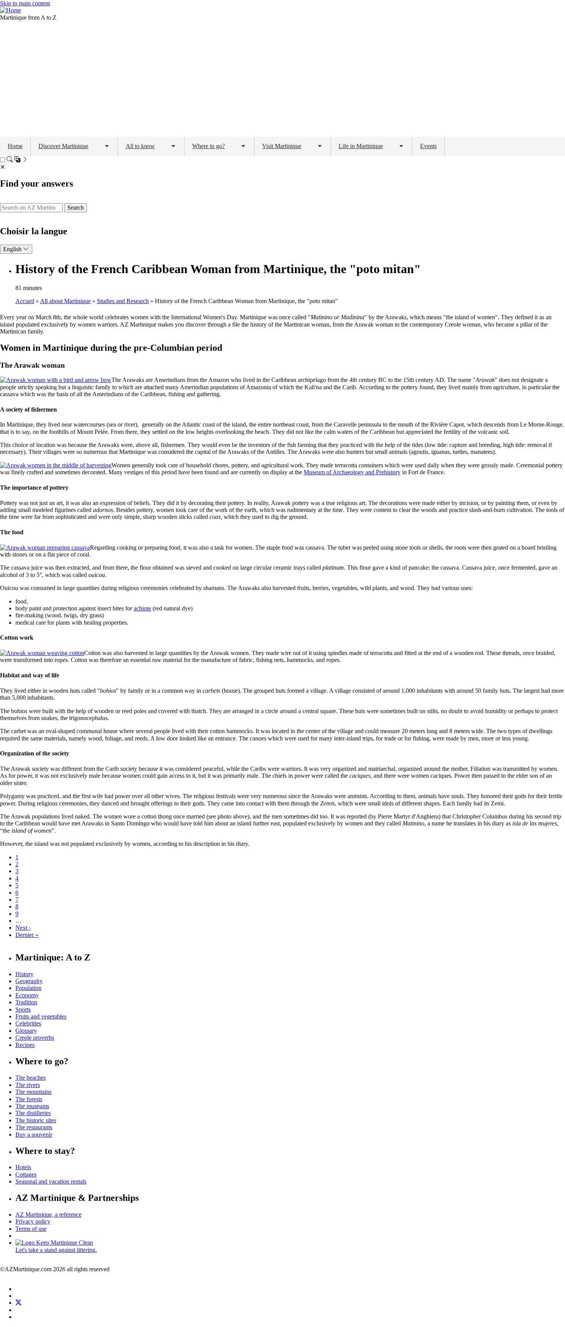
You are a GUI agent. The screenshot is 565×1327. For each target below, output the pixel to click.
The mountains (33, 1092)
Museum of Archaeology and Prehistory (352, 472)
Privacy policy (32, 1221)
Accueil (24, 301)
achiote (142, 608)
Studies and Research (123, 301)
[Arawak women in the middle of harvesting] (55, 465)
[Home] (10, 10)
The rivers (27, 1085)
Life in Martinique (361, 146)
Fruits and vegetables (40, 1016)
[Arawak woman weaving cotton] (42, 653)
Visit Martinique (281, 146)
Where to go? (208, 146)
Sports (23, 1009)
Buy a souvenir (33, 1134)
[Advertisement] (282, 79)
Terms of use (31, 1228)
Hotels (23, 1167)
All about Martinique (65, 301)
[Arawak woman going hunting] (55, 380)
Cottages (26, 1174)
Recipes (25, 1045)
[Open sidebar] (17, 160)
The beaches (30, 1077)
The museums (32, 1106)
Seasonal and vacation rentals (50, 1181)
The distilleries (33, 1113)
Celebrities (28, 1023)
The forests (28, 1099)
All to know (140, 146)
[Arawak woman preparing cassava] (45, 547)
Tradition (26, 1002)
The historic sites (35, 1120)
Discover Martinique (63, 146)
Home (15, 146)
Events (428, 146)
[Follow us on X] (18, 1302)
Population (28, 988)
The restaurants (33, 1127)
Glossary (26, 1030)
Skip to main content (25, 3)
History (24, 974)
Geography (29, 981)
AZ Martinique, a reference (48, 1214)
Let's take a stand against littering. (56, 1250)
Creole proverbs (34, 1037)
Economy (27, 995)
